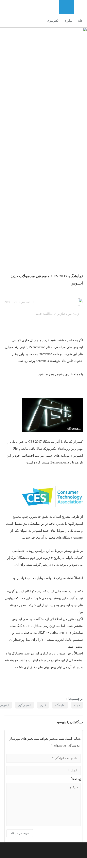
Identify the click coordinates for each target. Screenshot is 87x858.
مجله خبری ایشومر (67, 374)
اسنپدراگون (24, 705)
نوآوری (68, 20)
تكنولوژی (52, 20)
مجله (77, 705)
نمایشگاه (60, 705)
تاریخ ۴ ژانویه (52, 557)
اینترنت (33, 660)
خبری (43, 705)
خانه (80, 20)
